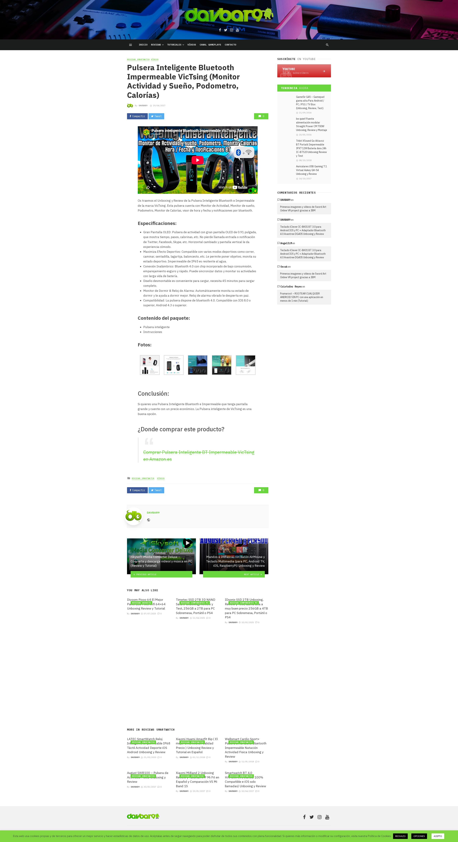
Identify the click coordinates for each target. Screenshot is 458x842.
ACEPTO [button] (438, 836)
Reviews (156, 44)
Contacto (230, 44)
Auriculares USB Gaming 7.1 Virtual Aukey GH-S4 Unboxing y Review (311, 170)
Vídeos (191, 44)
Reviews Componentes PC (194, 603)
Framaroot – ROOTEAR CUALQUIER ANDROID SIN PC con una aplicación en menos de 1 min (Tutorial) (301, 297)
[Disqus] (197, 671)
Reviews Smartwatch (138, 59)
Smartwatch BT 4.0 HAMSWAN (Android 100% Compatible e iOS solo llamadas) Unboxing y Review (245, 779)
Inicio (143, 44)
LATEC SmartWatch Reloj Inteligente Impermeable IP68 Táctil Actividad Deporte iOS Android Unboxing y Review (148, 745)
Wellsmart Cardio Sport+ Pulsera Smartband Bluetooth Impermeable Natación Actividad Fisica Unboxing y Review (245, 748)
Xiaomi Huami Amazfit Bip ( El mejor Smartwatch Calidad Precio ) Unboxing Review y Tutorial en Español (197, 745)
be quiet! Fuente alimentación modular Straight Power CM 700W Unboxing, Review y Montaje (311, 124)
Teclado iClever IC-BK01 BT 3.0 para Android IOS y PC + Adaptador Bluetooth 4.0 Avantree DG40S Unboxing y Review (303, 230)
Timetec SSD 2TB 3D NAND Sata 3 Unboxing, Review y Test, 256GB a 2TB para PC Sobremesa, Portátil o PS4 (195, 606)
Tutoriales (174, 44)
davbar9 (285, 199)
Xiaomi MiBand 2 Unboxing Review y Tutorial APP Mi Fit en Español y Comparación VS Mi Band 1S (197, 779)
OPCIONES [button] (419, 836)
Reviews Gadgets (141, 603)
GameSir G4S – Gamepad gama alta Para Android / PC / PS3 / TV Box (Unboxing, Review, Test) (310, 102)
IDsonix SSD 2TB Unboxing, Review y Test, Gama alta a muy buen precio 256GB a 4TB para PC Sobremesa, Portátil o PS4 (246, 608)
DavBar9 (143, 105)
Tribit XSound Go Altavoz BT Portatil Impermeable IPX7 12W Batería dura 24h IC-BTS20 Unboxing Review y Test (311, 148)
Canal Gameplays (210, 44)
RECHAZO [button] (400, 836)
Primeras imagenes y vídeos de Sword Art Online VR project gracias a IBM (303, 208)
